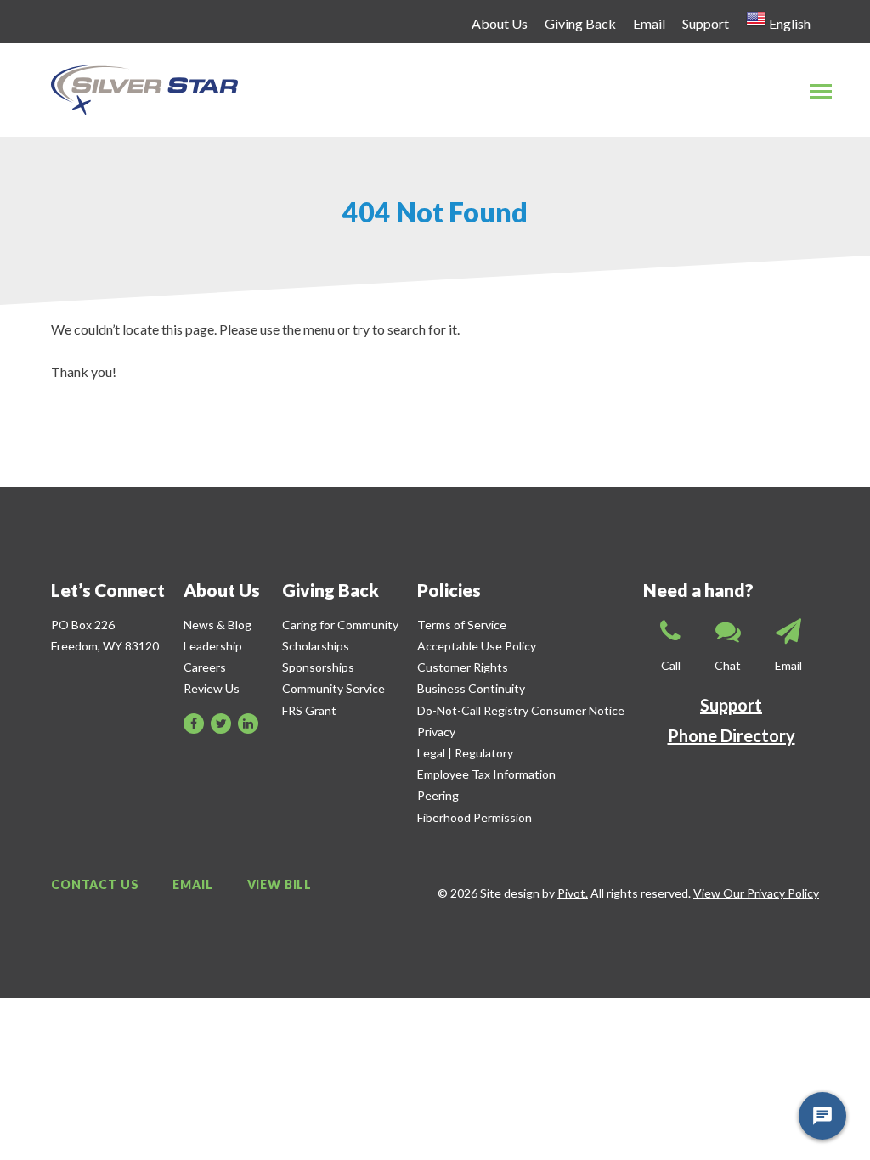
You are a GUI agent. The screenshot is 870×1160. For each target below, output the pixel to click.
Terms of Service (461, 624)
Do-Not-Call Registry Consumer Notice (520, 710)
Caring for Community (340, 624)
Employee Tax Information (486, 774)
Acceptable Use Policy (476, 646)
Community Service (333, 688)
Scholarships (315, 646)
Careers (205, 667)
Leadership (213, 646)
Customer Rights (462, 667)
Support (705, 23)
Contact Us (94, 884)
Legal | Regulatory (465, 753)
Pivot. (572, 893)
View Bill (280, 884)
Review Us (212, 688)
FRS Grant (309, 710)
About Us (500, 23)
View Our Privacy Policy (756, 893)
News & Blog (217, 624)
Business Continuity (471, 688)
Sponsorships (318, 667)
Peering (438, 795)
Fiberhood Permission (474, 817)
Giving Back (580, 23)
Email (649, 23)
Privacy (436, 731)
